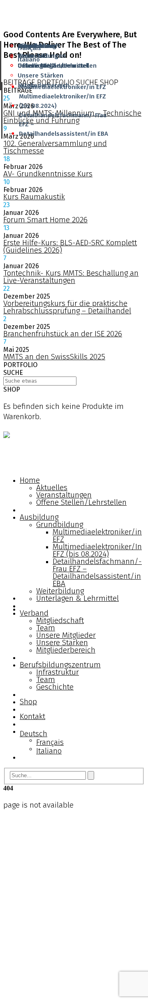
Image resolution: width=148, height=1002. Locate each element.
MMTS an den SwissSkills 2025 (54, 356)
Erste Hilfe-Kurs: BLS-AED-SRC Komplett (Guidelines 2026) (70, 246)
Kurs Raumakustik (34, 196)
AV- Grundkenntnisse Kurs (47, 173)
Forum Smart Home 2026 (45, 219)
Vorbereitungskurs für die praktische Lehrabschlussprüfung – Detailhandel (67, 307)
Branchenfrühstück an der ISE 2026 (62, 333)
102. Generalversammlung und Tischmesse (55, 147)
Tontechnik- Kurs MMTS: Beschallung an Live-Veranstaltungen (71, 276)
